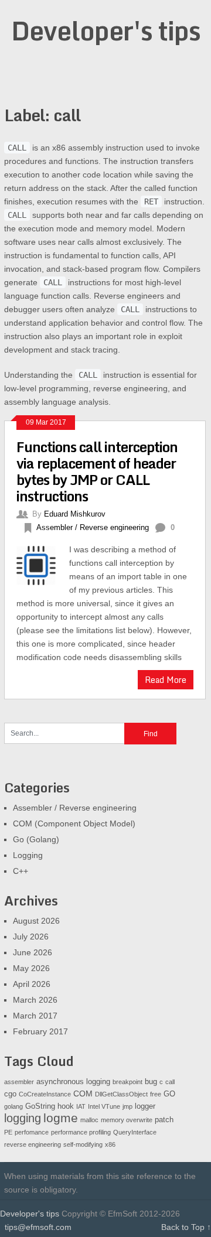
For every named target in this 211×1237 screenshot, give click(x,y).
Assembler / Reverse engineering (92, 527)
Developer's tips (105, 30)
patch (164, 1120)
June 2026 (32, 952)
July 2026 (31, 936)
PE (8, 1132)
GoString (40, 1106)
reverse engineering (32, 1144)
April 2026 (31, 984)
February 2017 (40, 1031)
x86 (110, 1144)
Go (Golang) (36, 839)
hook (65, 1106)
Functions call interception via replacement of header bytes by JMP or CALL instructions (97, 471)
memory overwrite (126, 1119)
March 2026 (35, 999)
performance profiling (81, 1132)
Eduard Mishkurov (75, 514)
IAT (81, 1106)
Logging (28, 855)
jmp (127, 1106)
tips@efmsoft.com (38, 1227)
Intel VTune (104, 1106)
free (155, 1094)
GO (169, 1094)
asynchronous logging (73, 1082)
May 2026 (31, 968)
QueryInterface (134, 1132)
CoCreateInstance (45, 1094)
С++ (20, 871)
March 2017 (35, 1015)
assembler (19, 1081)
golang (13, 1106)
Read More (165, 679)
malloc (89, 1119)
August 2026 (36, 920)
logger (145, 1106)
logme (60, 1118)
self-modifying (83, 1144)
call (170, 1081)
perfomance (32, 1132)
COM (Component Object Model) (74, 823)
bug (151, 1082)
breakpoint (127, 1081)
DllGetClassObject (121, 1094)
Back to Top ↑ (186, 1227)
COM (83, 1093)
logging (22, 1118)
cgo (10, 1094)
